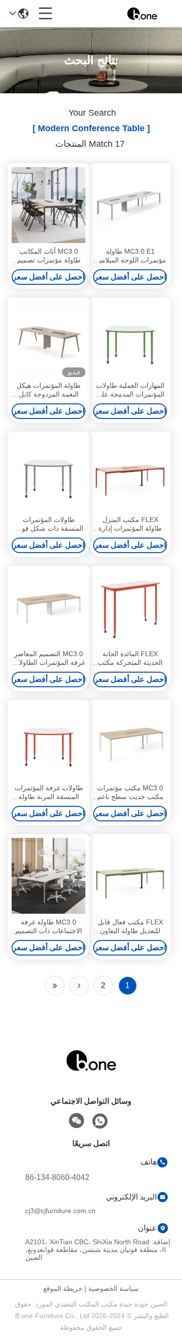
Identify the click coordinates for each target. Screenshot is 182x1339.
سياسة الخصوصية (113, 1288)
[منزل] (91, 1072)
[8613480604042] (100, 1121)
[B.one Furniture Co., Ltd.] (142, 13)
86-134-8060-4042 (57, 1177)
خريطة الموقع (63, 1288)
